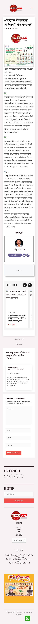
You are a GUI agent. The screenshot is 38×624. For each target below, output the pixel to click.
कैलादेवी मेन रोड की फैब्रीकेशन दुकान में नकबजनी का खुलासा (19, 560)
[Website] (28, 255)
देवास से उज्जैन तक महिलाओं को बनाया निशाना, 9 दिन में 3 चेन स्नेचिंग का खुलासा (17, 318)
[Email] (24, 255)
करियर (19, 529)
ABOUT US (19, 527)
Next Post (19, 344)
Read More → (12, 325)
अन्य (19, 531)
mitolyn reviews (12, 367)
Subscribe (19, 501)
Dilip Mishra (19, 249)
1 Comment (8, 28)
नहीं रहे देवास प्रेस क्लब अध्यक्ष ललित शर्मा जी (19, 563)
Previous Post (19, 339)
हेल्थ (14, 28)
